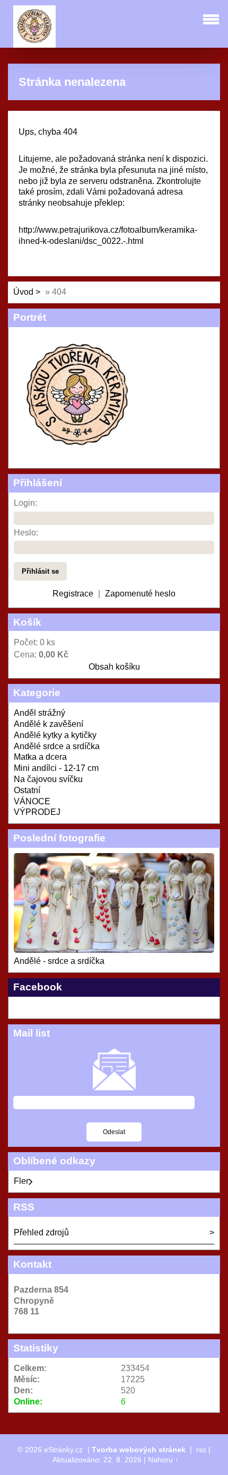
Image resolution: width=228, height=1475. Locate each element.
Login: (25, 502)
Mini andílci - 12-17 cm (56, 767)
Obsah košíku (114, 666)
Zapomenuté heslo (140, 593)
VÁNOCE (32, 801)
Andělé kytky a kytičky (55, 735)
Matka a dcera (40, 756)
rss (201, 1449)
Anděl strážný (39, 712)
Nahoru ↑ (163, 1459)
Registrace (72, 593)
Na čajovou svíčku (48, 779)
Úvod (23, 291)
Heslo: (26, 532)
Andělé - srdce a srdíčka (59, 960)
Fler (21, 1181)
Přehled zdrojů (41, 1232)
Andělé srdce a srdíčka (57, 746)
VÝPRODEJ (37, 811)
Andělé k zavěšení (48, 723)
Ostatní (27, 790)
